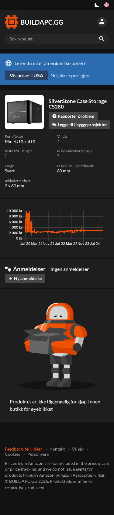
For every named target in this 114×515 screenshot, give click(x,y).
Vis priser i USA (26, 75)
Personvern (38, 454)
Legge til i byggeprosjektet (79, 124)
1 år (85, 212)
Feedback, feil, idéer (23, 448)
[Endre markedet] (106, 5)
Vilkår (78, 448)
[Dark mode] (97, 4)
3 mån (51, 212)
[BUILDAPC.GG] (34, 22)
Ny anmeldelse (25, 278)
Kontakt (57, 448)
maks (101, 212)
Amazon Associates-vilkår (80, 475)
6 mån (69, 212)
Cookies (12, 454)
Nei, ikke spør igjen (69, 75)
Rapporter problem (73, 116)
